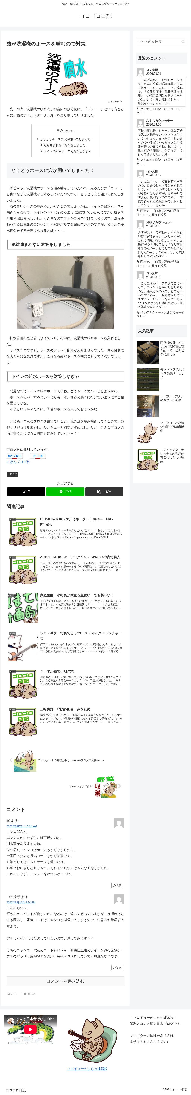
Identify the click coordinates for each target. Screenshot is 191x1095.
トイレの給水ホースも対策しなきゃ (67, 151)
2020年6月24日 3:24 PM (21, 902)
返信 (118, 885)
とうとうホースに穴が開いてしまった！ (67, 139)
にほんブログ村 (18, 462)
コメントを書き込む (65, 981)
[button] (104, 491)
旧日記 (13, 474)
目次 (60, 131)
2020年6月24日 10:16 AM (22, 826)
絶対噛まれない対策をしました (64, 145)
